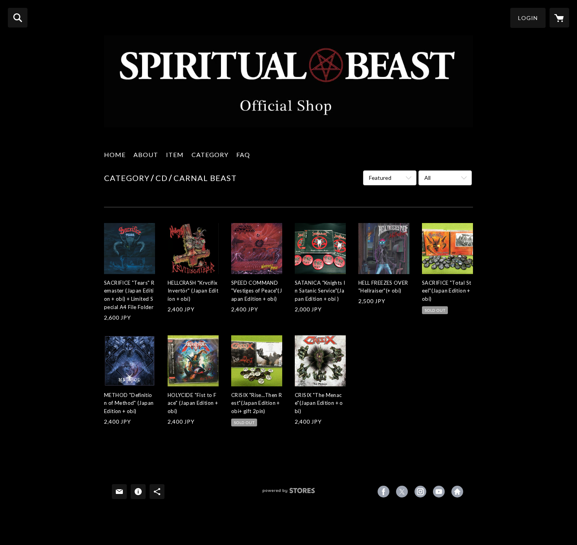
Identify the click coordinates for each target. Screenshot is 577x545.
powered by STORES (288, 493)
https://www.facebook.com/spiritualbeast (383, 491)
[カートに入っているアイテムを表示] (559, 17)
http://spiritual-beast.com (457, 491)
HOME (115, 154)
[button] (528, 18)
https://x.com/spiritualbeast (402, 491)
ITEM (175, 154)
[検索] (17, 17)
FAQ (243, 154)
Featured (380, 177)
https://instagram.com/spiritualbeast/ (420, 491)
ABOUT (145, 154)
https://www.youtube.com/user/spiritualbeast (439, 491)
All (427, 177)
